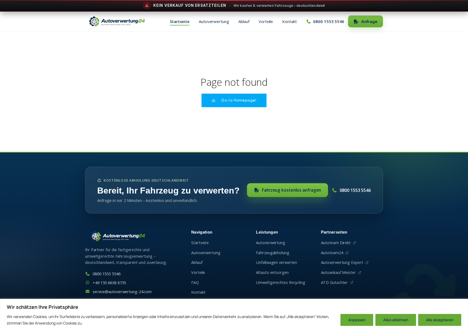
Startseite (180, 21)
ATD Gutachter (334, 282)
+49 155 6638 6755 (109, 282)
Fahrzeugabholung (272, 252)
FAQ (195, 282)
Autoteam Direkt (336, 242)
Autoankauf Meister (338, 272)
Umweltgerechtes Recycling (280, 282)
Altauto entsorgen (272, 272)
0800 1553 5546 (355, 190)
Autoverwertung (214, 21)
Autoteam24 (332, 252)
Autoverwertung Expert (342, 262)
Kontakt (289, 21)
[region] (234, 315)
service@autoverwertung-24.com (122, 291)
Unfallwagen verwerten (276, 262)
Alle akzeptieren (439, 319)
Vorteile (266, 21)
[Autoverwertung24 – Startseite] (116, 21)
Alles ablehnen (395, 319)
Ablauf (243, 21)
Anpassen (356, 319)
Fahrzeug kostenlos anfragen (291, 190)
